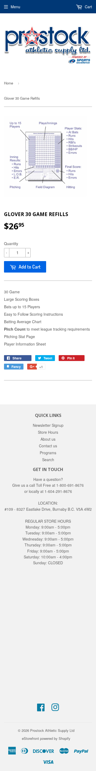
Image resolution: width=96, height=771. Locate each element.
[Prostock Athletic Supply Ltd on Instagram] (55, 709)
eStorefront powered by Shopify (46, 738)
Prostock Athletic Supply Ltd (52, 730)
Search (48, 459)
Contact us (48, 445)
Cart (88, 6)
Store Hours (48, 432)
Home (8, 83)
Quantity (11, 243)
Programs (48, 452)
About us (48, 439)
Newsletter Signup (48, 425)
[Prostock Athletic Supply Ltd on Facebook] (41, 709)
